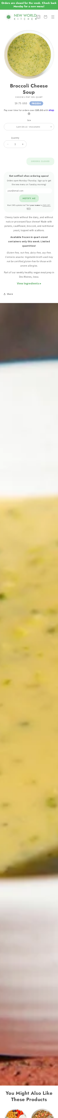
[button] (52, 16)
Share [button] (10, 293)
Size (29, 120)
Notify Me (29, 198)
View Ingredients (28, 283)
